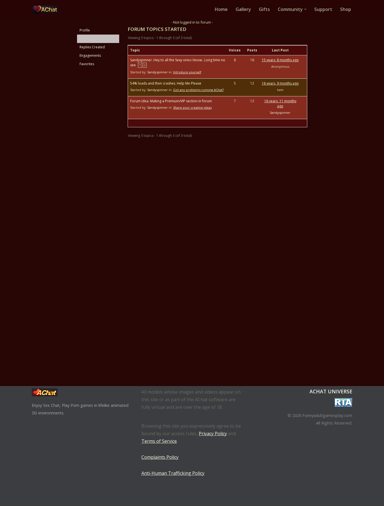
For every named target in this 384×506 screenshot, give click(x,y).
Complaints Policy (160, 457)
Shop (345, 9)
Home (221, 9)
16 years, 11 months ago (280, 103)
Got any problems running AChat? (198, 90)
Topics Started (91, 38)
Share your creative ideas (192, 107)
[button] (305, 9)
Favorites (87, 64)
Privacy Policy (213, 433)
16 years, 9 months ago (280, 83)
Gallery (243, 9)
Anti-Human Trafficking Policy (172, 473)
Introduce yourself (187, 72)
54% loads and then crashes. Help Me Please (165, 83)
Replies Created (92, 47)
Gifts (264, 9)
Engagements (90, 55)
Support (323, 9)
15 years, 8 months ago (280, 60)
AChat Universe (331, 391)
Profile (85, 30)
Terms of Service (159, 441)
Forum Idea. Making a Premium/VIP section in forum (171, 101)
